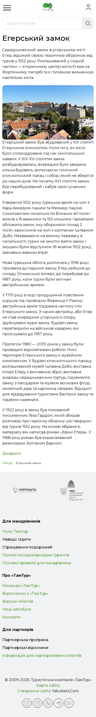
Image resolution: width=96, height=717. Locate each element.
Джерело (11, 453)
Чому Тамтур (15, 531)
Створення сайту (34, 691)
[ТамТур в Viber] (48, 703)
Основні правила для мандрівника (36, 563)
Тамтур (7, 463)
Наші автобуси (16, 609)
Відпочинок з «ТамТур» (25, 593)
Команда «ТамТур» (21, 585)
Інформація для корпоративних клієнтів (41, 655)
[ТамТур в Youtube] (69, 703)
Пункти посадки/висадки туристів (35, 555)
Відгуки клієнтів (17, 601)
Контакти (11, 617)
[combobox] (42, 23)
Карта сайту (48, 685)
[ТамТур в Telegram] (58, 703)
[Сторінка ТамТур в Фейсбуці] (27, 703)
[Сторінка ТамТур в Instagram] (37, 703)
